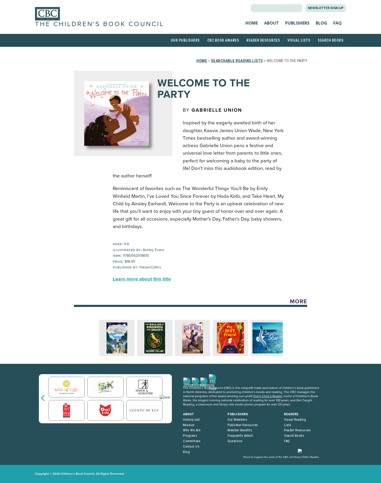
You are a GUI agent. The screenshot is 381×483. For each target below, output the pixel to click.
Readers (291, 414)
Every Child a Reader (267, 396)
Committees (191, 441)
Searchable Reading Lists (237, 60)
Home (251, 23)
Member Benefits (240, 430)
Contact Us (191, 446)
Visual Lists (298, 40)
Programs (190, 435)
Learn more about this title (142, 279)
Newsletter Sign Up (325, 8)
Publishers (297, 23)
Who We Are (191, 430)
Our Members (237, 419)
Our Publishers (185, 40)
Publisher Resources (243, 425)
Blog (321, 23)
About (271, 23)
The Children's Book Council (99, 24)
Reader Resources (263, 40)
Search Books (330, 40)
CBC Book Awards (223, 40)
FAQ (337, 23)
